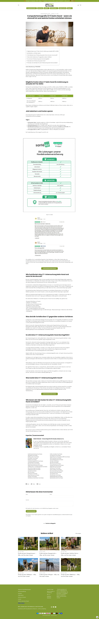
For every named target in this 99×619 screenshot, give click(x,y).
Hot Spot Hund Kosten (32, 470)
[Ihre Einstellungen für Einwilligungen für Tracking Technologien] (97, 617)
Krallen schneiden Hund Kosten (56, 454)
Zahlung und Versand (22, 597)
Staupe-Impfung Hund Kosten (33, 475)
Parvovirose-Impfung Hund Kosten (56, 470)
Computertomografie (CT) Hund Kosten (35, 461)
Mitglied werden (62, 8)
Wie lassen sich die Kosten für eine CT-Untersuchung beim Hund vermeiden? (42, 62)
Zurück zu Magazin (50, 523)
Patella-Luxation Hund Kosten (33, 456)
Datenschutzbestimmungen (67, 514)
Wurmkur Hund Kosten (54, 461)
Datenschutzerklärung (22, 591)
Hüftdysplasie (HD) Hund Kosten (34, 469)
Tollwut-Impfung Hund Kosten (55, 458)
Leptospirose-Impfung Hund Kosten (57, 465)
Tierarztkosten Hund (45, 13)
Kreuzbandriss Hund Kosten (55, 455)
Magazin (69, 8)
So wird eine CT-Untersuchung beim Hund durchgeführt (38, 59)
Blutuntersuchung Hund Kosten (34, 463)
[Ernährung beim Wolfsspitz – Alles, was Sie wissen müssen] (28, 564)
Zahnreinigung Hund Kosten (55, 463)
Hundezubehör (53, 8)
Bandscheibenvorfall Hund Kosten (56, 477)
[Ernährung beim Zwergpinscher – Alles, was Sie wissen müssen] (50, 543)
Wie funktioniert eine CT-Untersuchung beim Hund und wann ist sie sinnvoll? (42, 55)
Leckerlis (46, 8)
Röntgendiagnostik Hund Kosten (56, 476)
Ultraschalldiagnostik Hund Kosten (56, 459)
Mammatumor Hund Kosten (55, 468)
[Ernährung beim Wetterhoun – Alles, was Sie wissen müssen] (71, 564)
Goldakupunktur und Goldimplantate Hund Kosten (37, 466)
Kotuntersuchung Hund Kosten (56, 472)
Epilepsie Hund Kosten (32, 459)
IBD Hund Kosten (31, 472)
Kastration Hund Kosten (32, 476)
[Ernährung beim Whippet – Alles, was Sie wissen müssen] (50, 564)
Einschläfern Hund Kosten (33, 458)
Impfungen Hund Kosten (32, 473)
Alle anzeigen (78, 533)
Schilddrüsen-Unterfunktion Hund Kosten (36, 477)
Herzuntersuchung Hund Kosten (34, 468)
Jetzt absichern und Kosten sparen (34, 53)
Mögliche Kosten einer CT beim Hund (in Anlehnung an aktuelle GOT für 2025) (42, 51)
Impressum (20, 593)
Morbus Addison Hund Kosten (56, 469)
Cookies (19, 599)
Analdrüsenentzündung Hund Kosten (35, 454)
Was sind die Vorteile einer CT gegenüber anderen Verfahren (39, 57)
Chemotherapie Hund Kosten (33, 462)
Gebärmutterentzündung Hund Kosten (35, 465)
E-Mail (51, 494)
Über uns (48, 594)
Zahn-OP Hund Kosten (54, 462)
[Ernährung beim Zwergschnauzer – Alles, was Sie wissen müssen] (28, 543)
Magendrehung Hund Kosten (55, 466)
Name (27, 494)
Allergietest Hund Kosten (33, 455)
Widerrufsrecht (20, 595)
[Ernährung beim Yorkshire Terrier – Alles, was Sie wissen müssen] (71, 543)
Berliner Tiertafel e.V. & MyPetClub (51, 592)
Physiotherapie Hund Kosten (55, 475)
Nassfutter (40, 8)
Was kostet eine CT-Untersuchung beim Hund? (36, 60)
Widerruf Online (21, 603)
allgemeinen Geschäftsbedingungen (54, 514)
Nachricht (27, 499)
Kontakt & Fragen (50, 589)
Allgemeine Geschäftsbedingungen (24, 589)
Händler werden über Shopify (23, 601)
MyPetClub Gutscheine (49, 597)
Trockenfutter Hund (31, 8)
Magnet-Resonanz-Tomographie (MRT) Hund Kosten (60, 456)
